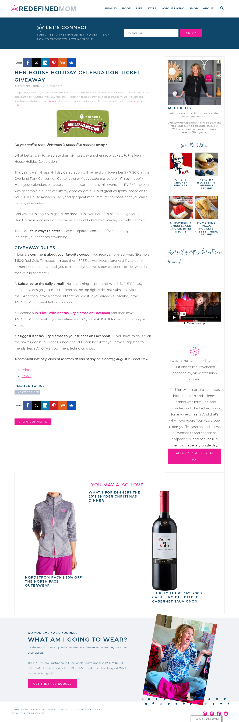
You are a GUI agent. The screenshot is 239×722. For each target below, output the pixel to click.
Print (25, 370)
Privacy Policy (90, 709)
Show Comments (33, 421)
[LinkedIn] (45, 62)
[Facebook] (27, 62)
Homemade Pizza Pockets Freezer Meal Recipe (206, 228)
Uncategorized (53, 86)
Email (26, 376)
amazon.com (51, 101)
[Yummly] (62, 62)
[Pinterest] (54, 62)
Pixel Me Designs (34, 713)
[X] (36, 62)
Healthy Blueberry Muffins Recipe (206, 184)
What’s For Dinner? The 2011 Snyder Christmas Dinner (114, 497)
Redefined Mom (43, 9)
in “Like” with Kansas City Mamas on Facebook (72, 313)
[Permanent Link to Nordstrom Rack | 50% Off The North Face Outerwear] (55, 573)
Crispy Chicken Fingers (181, 182)
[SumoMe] (71, 62)
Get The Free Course (52, 683)
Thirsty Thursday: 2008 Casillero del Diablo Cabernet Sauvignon (177, 597)
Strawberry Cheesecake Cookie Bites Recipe (181, 227)
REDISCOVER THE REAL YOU (195, 456)
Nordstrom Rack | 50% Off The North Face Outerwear (53, 582)
